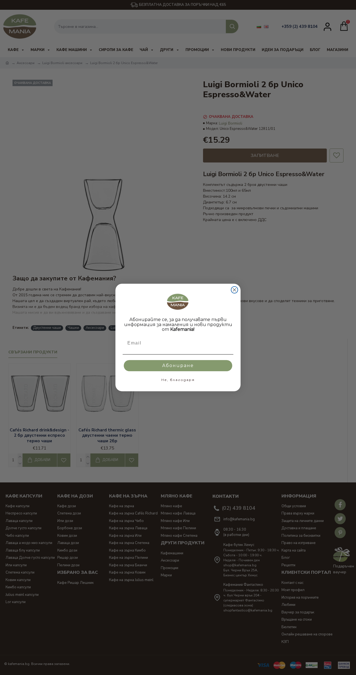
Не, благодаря (178, 380)
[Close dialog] (234, 289)
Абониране (178, 365)
